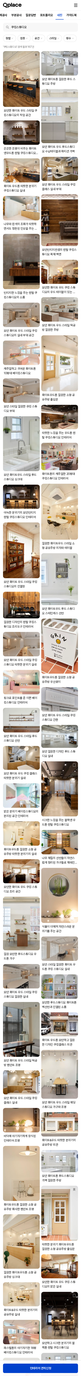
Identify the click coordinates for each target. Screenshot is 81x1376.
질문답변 (31, 15)
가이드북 (71, 15)
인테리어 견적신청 (40, 1368)
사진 (59, 15)
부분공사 (16, 15)
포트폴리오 (46, 15)
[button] (75, 5)
